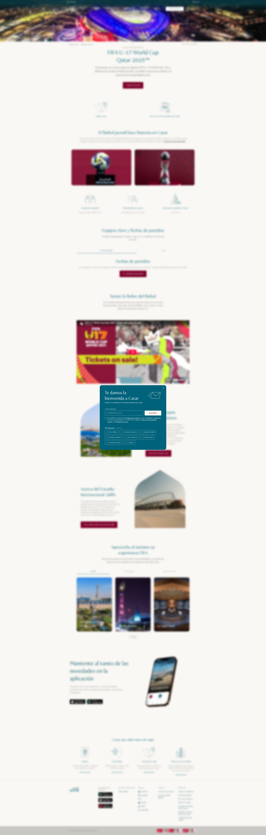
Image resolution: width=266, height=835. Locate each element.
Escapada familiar (148, 432)
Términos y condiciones (153, 418)
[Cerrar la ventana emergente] (163, 388)
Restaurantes (149, 437)
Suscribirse (153, 413)
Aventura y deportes (130, 432)
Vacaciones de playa (115, 443)
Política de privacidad (132, 418)
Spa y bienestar (133, 437)
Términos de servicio (122, 422)
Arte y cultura (113, 432)
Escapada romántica (115, 437)
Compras (131, 443)
